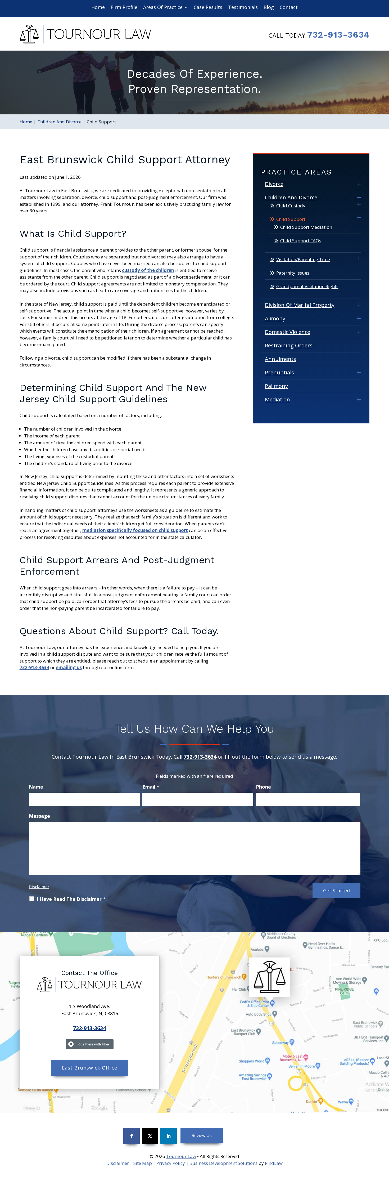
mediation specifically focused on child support (135, 530)
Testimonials (243, 7)
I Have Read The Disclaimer (71, 899)
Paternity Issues (292, 273)
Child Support (290, 219)
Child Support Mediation (306, 227)
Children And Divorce (291, 197)
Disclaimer (39, 886)
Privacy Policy (170, 1163)
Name (36, 787)
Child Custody (290, 206)
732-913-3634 (338, 35)
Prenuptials (279, 372)
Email (150, 787)
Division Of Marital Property (299, 304)
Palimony (276, 386)
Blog (269, 7)
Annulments (280, 359)
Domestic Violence (287, 331)
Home (98, 7)
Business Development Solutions (223, 1163)
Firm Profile (124, 7)
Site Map (142, 1163)
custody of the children (148, 270)
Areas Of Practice (163, 7)
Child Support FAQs (300, 241)
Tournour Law (181, 1156)
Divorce (274, 183)
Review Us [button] (202, 1135)
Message (39, 816)
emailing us (69, 667)
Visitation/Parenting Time (303, 259)
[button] (383, 1142)
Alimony (275, 318)
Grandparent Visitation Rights (307, 286)
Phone (263, 787)
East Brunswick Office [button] (89, 1067)
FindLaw (274, 1163)
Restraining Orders (289, 345)
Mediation (277, 399)
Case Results (208, 7)
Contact (289, 7)
